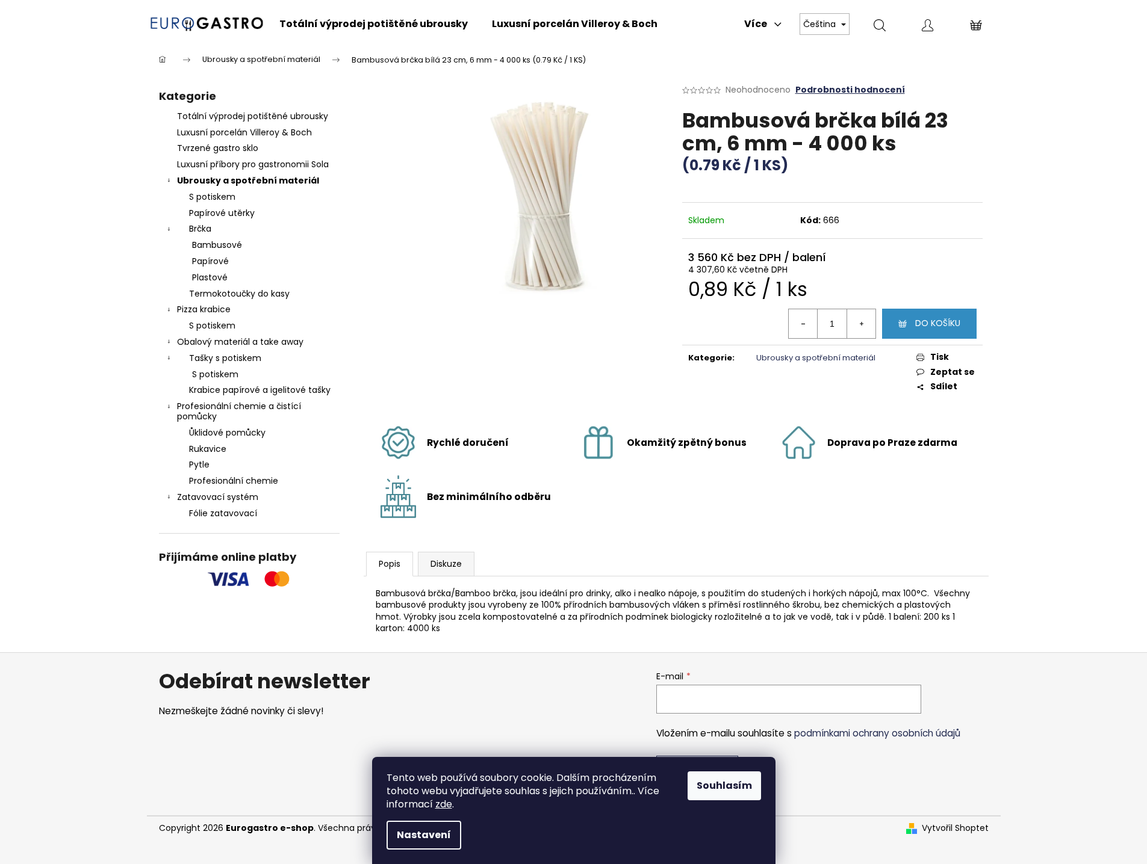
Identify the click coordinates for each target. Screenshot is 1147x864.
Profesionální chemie (233, 481)
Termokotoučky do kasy (239, 294)
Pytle (199, 464)
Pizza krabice (204, 309)
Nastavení (424, 835)
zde (443, 804)
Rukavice (207, 449)
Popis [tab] (389, 564)
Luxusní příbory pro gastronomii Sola (253, 164)
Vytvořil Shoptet (955, 828)
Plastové (210, 277)
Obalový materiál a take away (240, 342)
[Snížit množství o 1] (803, 323)
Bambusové (217, 245)
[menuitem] (373, 24)
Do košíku (937, 323)
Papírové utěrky (222, 213)
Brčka (200, 229)
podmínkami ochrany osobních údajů (877, 733)
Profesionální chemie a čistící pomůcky (239, 411)
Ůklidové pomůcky (227, 433)
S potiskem (212, 197)
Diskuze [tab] (446, 564)
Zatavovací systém (217, 497)
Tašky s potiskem (225, 358)
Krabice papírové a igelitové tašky (260, 390)
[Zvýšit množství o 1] (861, 323)
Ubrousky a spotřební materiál (248, 180)
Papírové (210, 261)
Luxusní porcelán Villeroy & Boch (244, 132)
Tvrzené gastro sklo (217, 148)
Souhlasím (724, 785)
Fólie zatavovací (223, 513)
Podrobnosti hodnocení (850, 90)
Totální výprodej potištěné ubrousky (252, 116)
